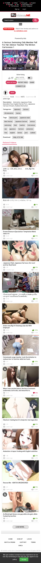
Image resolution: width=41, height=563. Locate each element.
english (12, 133)
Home (10, 539)
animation (29, 129)
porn (26, 133)
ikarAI (12, 92)
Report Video (23, 82)
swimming (7, 125)
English (33, 3)
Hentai (18, 113)
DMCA (20, 545)
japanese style (25, 117)
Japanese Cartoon (21, 121)
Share (32, 82)
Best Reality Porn (27, 4)
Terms (33, 542)
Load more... (20, 527)
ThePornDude (14, 6)
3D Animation (8, 113)
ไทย (17, 4)
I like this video (9, 78)
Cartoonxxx (31, 125)
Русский (10, 4)
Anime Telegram (27, 6)
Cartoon (25, 109)
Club (15, 125)
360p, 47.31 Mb (18, 137)
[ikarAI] (5, 92)
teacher (22, 125)
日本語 (16, 3)
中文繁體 (7, 3)
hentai (20, 133)
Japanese (17, 109)
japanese (13, 129)
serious (32, 121)
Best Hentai (8, 121)
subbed (32, 133)
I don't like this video (12, 78)
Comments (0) (20, 86)
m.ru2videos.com (20, 31)
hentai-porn (13, 117)
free (5, 133)
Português (24, 3)
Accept (24, 559)
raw (5, 129)
